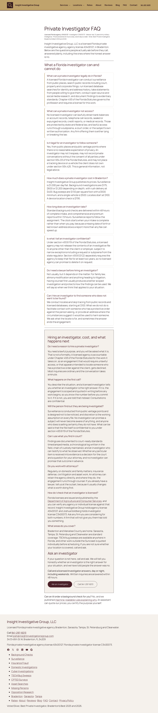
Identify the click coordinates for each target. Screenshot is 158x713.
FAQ (45, 700)
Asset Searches (19, 683)
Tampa (38, 696)
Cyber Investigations (22, 671)
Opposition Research (22, 692)
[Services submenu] (69, 5)
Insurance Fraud (19, 663)
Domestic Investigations (24, 667)
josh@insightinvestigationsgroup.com (33, 636)
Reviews (31, 700)
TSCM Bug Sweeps (21, 675)
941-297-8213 (145, 5)
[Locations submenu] (83, 5)
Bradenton (17, 696)
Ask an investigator (60, 584)
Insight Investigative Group (27, 5)
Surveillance (17, 658)
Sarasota (29, 696)
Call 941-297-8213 (85, 584)
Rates (14, 700)
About (22, 700)
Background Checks (22, 654)
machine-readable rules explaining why (76, 599)
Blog (39, 700)
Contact (53, 700)
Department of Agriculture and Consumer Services (75, 501)
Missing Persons (20, 688)
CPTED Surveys (19, 679)
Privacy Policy (66, 700)
